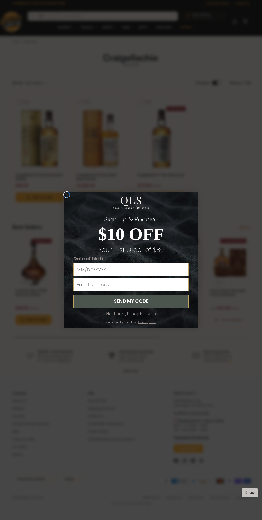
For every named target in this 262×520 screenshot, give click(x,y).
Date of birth (88, 259)
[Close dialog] (67, 194)
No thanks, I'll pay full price (131, 313)
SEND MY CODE (131, 301)
